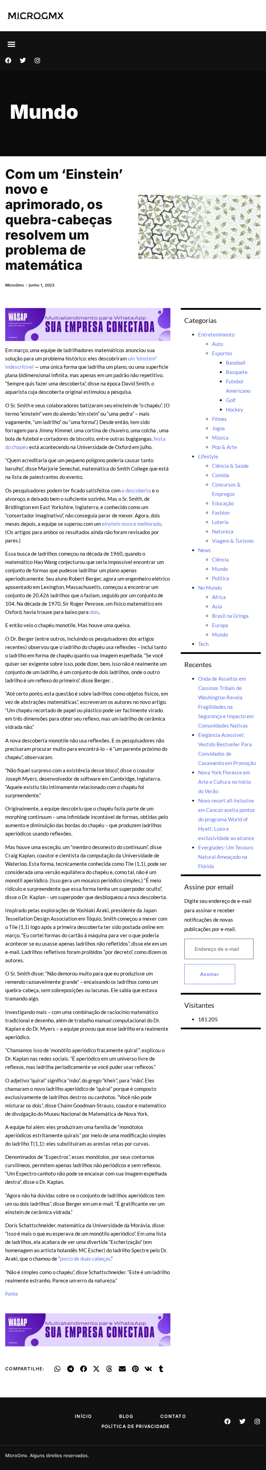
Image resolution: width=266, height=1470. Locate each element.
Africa (219, 597)
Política (220, 578)
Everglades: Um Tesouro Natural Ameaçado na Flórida (225, 856)
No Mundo (210, 587)
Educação (223, 503)
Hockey (234, 409)
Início (83, 1416)
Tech (203, 644)
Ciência (220, 559)
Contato (173, 1416)
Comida (220, 475)
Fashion (221, 512)
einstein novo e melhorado (131, 524)
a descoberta (136, 490)
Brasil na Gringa (230, 616)
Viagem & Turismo (233, 541)
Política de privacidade (135, 1426)
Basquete (237, 372)
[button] (11, 44)
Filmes (219, 419)
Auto (217, 344)
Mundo (44, 112)
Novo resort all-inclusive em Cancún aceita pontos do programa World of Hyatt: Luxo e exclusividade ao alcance (226, 819)
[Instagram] (37, 60)
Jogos (218, 428)
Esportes (222, 353)
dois (94, 612)
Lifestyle (208, 456)
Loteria (220, 522)
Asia (217, 606)
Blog (126, 1416)
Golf (231, 400)
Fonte (11, 1293)
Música (220, 437)
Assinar (209, 974)
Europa (220, 625)
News (204, 550)
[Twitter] (23, 60)
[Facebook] (8, 60)
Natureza (222, 531)
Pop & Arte (224, 447)
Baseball (236, 362)
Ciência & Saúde (230, 466)
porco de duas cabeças (85, 1258)
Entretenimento (216, 334)
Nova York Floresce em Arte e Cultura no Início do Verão (224, 781)
